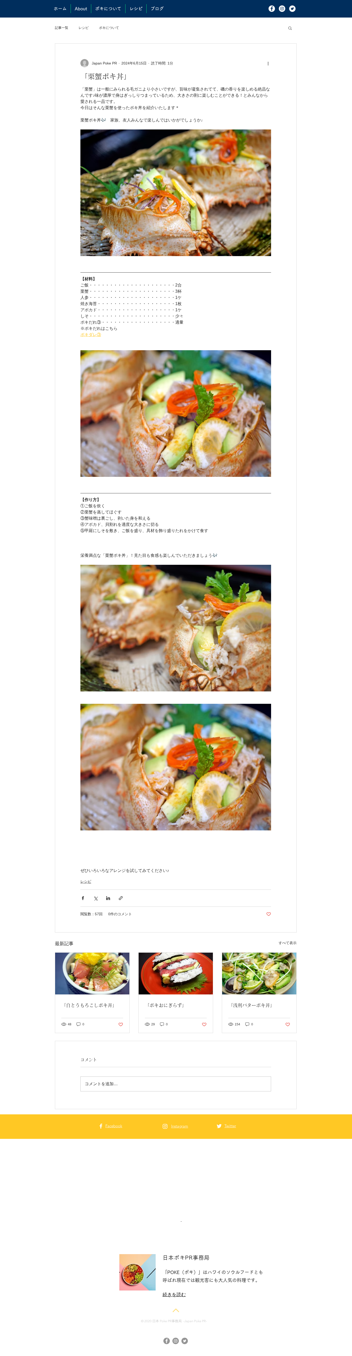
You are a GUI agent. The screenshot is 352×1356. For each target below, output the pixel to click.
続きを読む (174, 1277)
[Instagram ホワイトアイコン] (165, 1126)
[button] (290, 28)
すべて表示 (288, 943)
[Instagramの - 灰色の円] (175, 1324)
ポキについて (109, 28)
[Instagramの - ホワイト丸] (282, 8)
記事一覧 (61, 28)
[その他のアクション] (268, 63)
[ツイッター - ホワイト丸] (292, 8)
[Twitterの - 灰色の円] (184, 1324)
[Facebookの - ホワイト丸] (272, 8)
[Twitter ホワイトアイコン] (219, 1126)
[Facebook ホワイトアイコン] (101, 1126)
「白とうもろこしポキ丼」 (89, 1005)
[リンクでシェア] (120, 898)
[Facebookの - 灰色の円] (166, 1324)
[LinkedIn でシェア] (108, 898)
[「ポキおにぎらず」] (176, 973)
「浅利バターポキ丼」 (251, 1005)
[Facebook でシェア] (82, 898)
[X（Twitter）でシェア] (95, 898)
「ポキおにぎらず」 (166, 1005)
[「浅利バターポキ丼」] (259, 973)
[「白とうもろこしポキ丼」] (92, 973)
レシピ (84, 28)
